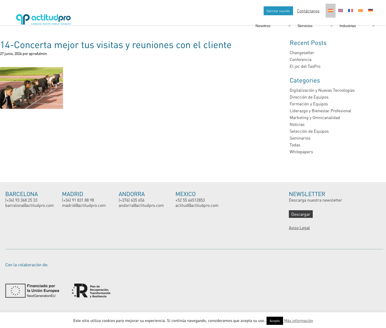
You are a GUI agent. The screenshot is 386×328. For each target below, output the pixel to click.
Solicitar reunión (278, 11)
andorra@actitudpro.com (141, 205)
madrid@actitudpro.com (84, 205)
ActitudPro (44, 17)
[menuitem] (331, 11)
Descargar (300, 214)
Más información (298, 320)
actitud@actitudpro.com (196, 205)
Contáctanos (308, 10)
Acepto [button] (275, 321)
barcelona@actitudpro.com (29, 205)
